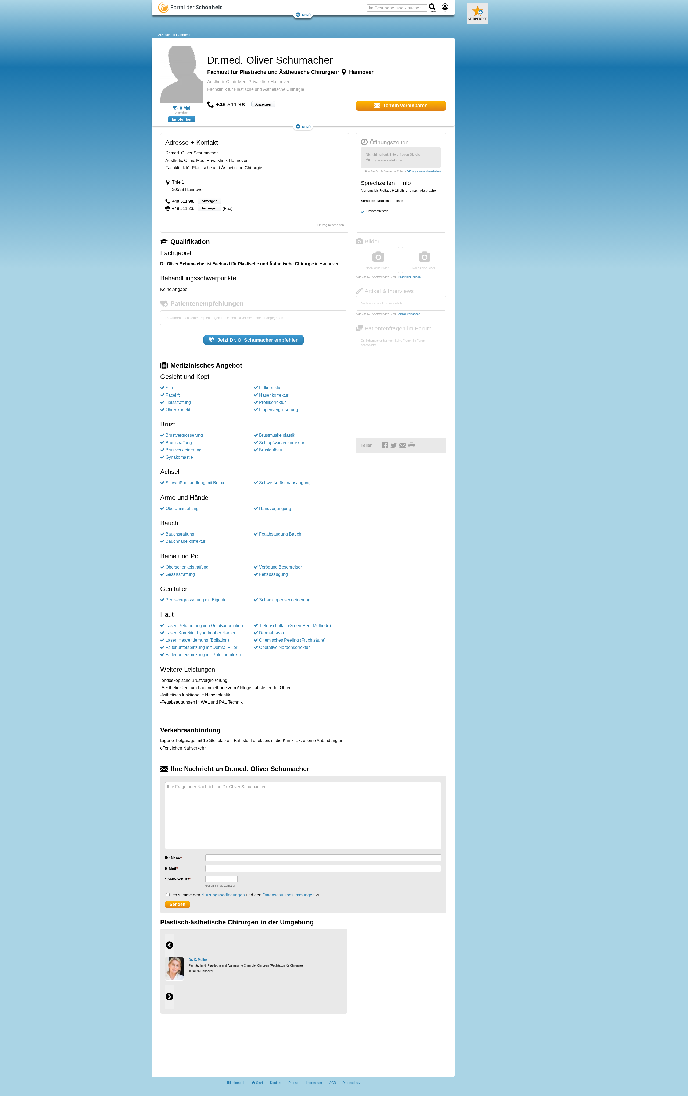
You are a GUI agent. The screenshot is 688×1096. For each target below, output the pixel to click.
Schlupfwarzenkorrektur (281, 442)
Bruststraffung (179, 442)
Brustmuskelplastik (277, 435)
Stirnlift (172, 387)
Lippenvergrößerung (278, 409)
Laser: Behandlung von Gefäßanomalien (204, 625)
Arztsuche (165, 35)
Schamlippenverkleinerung (284, 600)
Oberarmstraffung (182, 508)
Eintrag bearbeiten (330, 225)
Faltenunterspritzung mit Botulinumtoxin (203, 654)
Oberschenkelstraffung (187, 567)
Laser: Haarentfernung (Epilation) (197, 640)
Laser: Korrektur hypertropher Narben (201, 633)
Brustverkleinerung (184, 450)
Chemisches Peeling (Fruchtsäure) (292, 640)
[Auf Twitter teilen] (394, 446)
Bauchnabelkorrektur (185, 541)
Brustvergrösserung (184, 435)
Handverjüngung (275, 508)
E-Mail (170, 868)
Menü (306, 14)
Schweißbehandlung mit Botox (195, 482)
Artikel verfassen (409, 314)
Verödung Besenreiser (280, 567)
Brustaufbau (270, 450)
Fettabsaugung (273, 574)
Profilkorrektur (272, 402)
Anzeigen (263, 104)
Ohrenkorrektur (180, 409)
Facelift (173, 395)
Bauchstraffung (180, 534)
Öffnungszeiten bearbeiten (424, 171)
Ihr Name (173, 858)
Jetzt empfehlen (257, 340)
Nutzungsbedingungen (223, 895)
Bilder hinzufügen (409, 276)
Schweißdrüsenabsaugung (285, 482)
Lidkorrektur (270, 387)
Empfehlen (181, 119)
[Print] (412, 446)
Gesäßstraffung (180, 574)
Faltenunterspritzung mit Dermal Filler (201, 647)
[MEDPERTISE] (477, 22)
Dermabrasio (271, 633)
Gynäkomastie (179, 457)
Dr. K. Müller (198, 960)
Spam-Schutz (177, 879)
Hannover (183, 35)
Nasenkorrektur (273, 395)
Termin (405, 105)
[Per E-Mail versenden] (403, 446)
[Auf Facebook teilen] (386, 446)
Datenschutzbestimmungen (289, 895)
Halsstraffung (178, 402)
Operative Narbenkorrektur (284, 647)
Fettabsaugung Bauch (280, 534)
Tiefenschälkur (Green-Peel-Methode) (295, 625)
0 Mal (185, 108)
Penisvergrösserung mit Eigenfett (197, 600)
